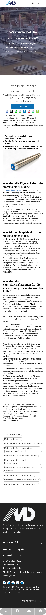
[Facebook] (4, 582)
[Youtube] (17, 582)
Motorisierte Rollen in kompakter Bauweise (19, 469)
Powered (27, 101)
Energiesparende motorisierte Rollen (20, 484)
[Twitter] (13, 582)
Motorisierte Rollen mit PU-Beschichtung (16, 461)
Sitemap (17, 592)
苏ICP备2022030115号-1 (32, 601)
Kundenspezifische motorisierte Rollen (21, 480)
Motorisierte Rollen (12, 439)
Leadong (7, 592)
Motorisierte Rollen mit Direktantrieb (20, 455)
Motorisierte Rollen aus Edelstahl (18, 475)
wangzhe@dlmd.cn (13, 568)
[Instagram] (22, 582)
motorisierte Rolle (12, 434)
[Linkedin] (8, 582)
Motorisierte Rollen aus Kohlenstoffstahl (22, 443)
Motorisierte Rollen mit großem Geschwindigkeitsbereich (18, 449)
